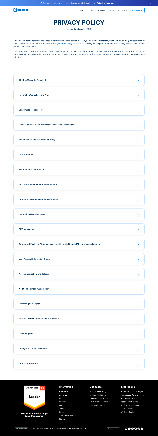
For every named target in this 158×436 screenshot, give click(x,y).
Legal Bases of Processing (31, 110)
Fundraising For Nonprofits (100, 398)
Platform (82, 10)
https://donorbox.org (61, 43)
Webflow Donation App (129, 405)
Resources (102, 10)
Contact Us (64, 391)
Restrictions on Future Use (31, 169)
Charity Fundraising (98, 405)
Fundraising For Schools (99, 402)
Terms (61, 409)
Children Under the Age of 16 (32, 80)
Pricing (92, 10)
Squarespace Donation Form (132, 395)
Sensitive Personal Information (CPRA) (37, 140)
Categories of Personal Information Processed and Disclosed (47, 125)
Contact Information (28, 363)
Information (66, 386)
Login (123, 10)
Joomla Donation (127, 409)
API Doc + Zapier (127, 412)
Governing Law (26, 333)
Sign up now (137, 10)
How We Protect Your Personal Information (39, 319)
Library (62, 419)
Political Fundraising (98, 391)
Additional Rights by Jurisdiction (34, 289)
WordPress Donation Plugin (131, 391)
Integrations (127, 386)
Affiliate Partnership (67, 415)
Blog (61, 398)
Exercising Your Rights (29, 304)
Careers (62, 402)
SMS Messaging (26, 229)
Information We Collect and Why (34, 95)
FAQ (61, 405)
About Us (63, 395)
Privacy (62, 412)
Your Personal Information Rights (34, 259)
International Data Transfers (32, 214)
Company (113, 10)
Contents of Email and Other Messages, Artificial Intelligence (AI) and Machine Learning (59, 244)
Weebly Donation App (129, 402)
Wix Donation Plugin (128, 398)
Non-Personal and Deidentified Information (39, 199)
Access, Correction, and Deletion (34, 274)
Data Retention (26, 154)
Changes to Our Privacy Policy (33, 348)
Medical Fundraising (98, 395)
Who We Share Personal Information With (38, 184)
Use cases (96, 386)
